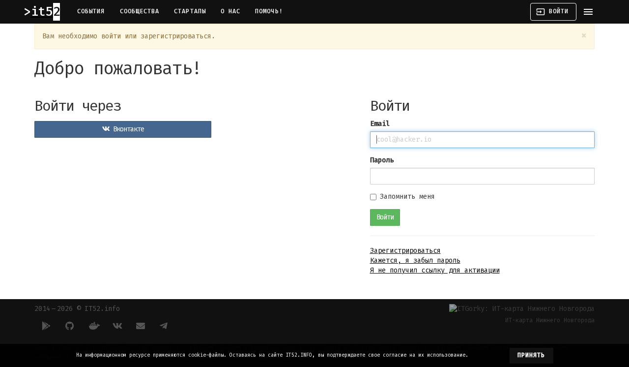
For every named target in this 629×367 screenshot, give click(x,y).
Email (380, 124)
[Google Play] (46, 325)
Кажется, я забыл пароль (415, 260)
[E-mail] (140, 325)
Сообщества (140, 11)
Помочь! (269, 11)
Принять (531, 355)
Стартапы (190, 11)
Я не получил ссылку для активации (435, 270)
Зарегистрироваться (405, 250)
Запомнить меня (407, 196)
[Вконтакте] (117, 325)
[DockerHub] (93, 325)
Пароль (382, 160)
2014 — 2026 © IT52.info (77, 309)
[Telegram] (164, 325)
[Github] (70, 325)
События (91, 11)
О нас (230, 11)
